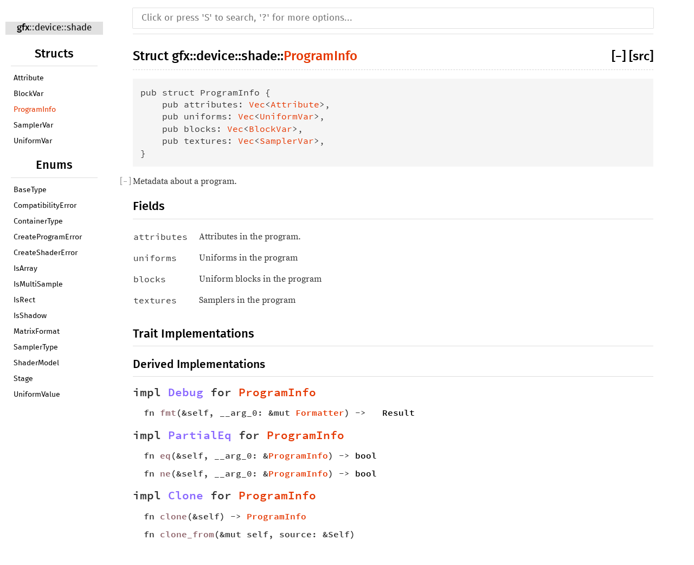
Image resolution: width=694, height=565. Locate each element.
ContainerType (38, 221)
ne (165, 473)
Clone (185, 495)
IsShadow (30, 316)
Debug (185, 392)
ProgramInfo (35, 109)
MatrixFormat (37, 331)
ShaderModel (36, 363)
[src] (641, 56)
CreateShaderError (46, 253)
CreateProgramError (48, 237)
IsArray (25, 268)
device (48, 28)
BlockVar (28, 94)
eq (165, 455)
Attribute (29, 78)
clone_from (187, 534)
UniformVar (33, 141)
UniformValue (37, 394)
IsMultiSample (38, 284)
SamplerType (36, 347)
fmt (168, 412)
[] (620, 56)
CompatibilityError (45, 206)
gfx (23, 28)
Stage (23, 379)
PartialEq (200, 435)
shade (79, 28)
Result (398, 412)
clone (173, 516)
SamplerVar (33, 125)
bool (366, 455)
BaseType (30, 190)
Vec (257, 104)
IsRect (24, 300)
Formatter (319, 412)
